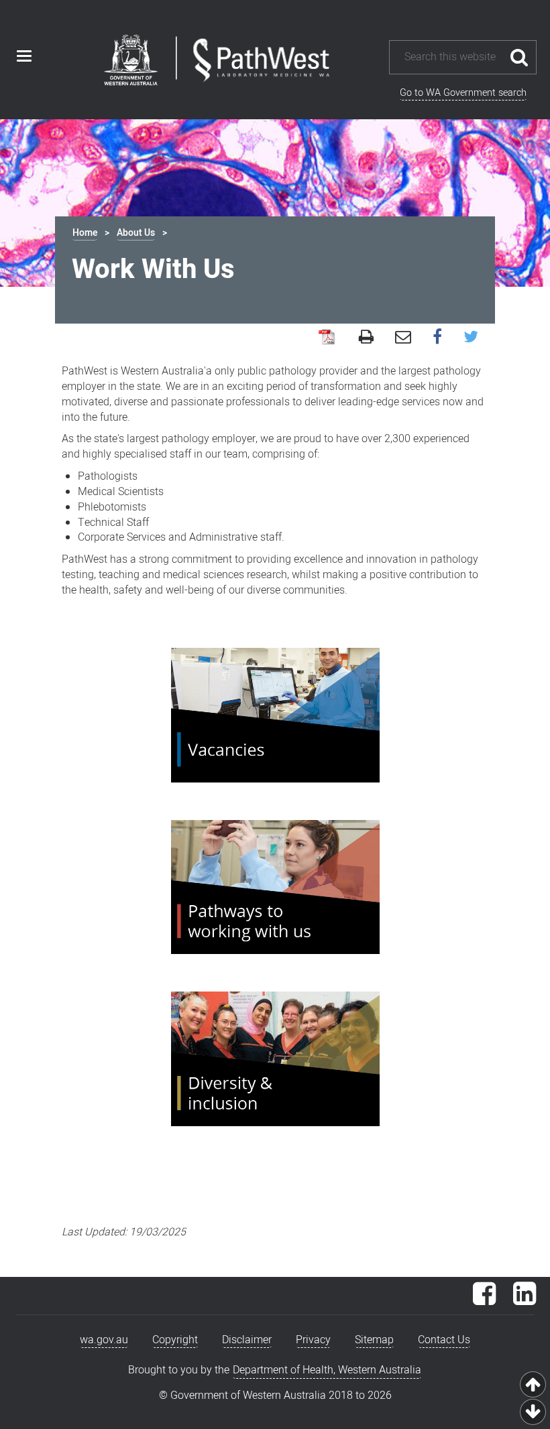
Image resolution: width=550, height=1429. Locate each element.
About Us (136, 233)
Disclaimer (247, 1340)
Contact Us (444, 1340)
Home (84, 233)
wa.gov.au (104, 1340)
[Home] (261, 61)
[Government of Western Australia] (131, 62)
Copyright (175, 1340)
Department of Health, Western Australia (327, 1370)
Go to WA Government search (463, 93)
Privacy (313, 1340)
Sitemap (374, 1340)
